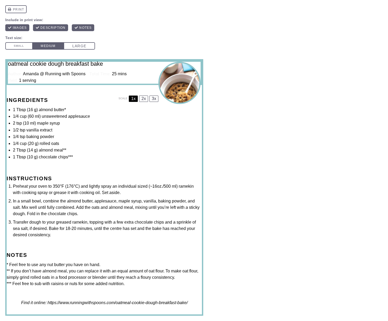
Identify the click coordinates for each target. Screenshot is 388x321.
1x (133, 98)
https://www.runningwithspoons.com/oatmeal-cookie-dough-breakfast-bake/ (118, 302)
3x (154, 98)
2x (143, 98)
